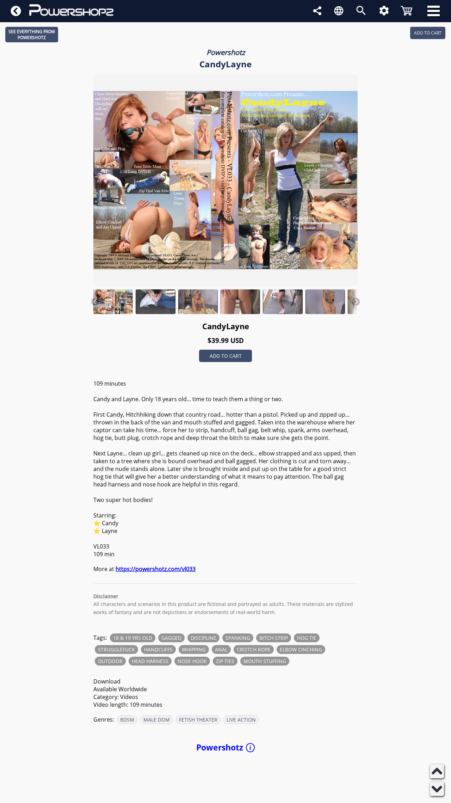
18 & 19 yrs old (132, 638)
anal (221, 649)
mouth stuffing (264, 661)
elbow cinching (301, 649)
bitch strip (273, 638)
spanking (238, 638)
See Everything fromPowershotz (31, 35)
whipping (194, 649)
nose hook (192, 661)
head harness (150, 661)
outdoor (110, 661)
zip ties (225, 661)
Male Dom (156, 719)
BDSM (127, 719)
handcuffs (158, 649)
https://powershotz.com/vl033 (156, 569)
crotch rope (254, 649)
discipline (203, 638)
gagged (171, 638)
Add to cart (226, 356)
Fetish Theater (198, 719)
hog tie (306, 638)
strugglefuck (116, 649)
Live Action (241, 719)
